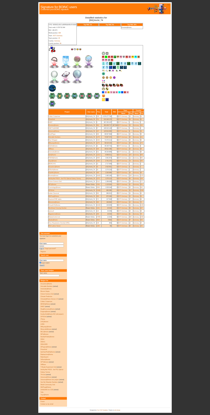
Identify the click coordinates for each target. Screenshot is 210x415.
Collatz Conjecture (54, 116)
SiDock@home (45, 359)
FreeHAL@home (53, 172)
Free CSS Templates (102, 410)
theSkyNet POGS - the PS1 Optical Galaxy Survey (64, 178)
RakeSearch (44, 357)
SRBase (51, 149)
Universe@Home (53, 131)
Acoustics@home (54, 167)
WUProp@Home (53, 196)
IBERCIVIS (52, 164)
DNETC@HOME (53, 128)
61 (130, 184)
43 (130, 187)
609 (59, 33)
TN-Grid (43, 374)
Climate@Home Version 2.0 (49, 299)
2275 (98, 143)
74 (130, 161)
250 (141, 161)
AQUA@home (52, 146)
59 (141, 134)
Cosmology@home (54, 187)
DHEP (50, 122)
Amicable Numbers (54, 137)
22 (130, 196)
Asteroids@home (53, 152)
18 (97, 169)
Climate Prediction (46, 296)
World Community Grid (48, 384)
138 (130, 175)
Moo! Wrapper (52, 140)
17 (130, 199)
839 (141, 155)
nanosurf (51, 211)
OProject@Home (46, 347)
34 (130, 119)
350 (130, 217)
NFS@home (52, 184)
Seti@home (52, 155)
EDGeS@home (53, 169)
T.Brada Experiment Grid (48, 367)
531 (98, 152)
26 (130, 149)
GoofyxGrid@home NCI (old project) (52, 314)
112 (130, 158)
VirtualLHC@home (54, 205)
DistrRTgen (52, 134)
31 (141, 116)
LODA (42, 324)
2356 (98, 184)
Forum (43, 401)
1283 (98, 226)
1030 (98, 140)
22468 (98, 190)
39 (130, 181)
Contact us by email (47, 404)
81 (141, 119)
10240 (98, 205)
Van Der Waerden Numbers (49, 382)
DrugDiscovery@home (48, 309)
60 (141, 152)
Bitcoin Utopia (45, 291)
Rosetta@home (53, 175)
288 (98, 214)
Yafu (42, 392)
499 (98, 134)
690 (141, 158)
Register (43, 251)
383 (98, 202)
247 (141, 208)
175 (141, 143)
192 (141, 226)
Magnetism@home (54, 214)
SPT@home (44, 362)
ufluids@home (53, 220)
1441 (98, 208)
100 (141, 125)
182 (141, 187)
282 (98, 193)
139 (98, 223)
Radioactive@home (47, 354)
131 (141, 137)
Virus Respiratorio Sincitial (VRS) (58, 223)
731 (98, 119)
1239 (141, 205)
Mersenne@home (54, 202)
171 (98, 199)
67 (97, 128)
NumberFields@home (47, 337)
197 (98, 131)
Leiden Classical (53, 193)
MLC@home (44, 332)
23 (130, 134)
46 (141, 199)
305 (98, 196)
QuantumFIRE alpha (54, 199)
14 (130, 193)
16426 (98, 175)
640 (98, 149)
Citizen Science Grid (54, 181)
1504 (98, 161)
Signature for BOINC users (58, 7)
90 (141, 149)
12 (130, 223)
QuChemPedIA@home (48, 352)
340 (98, 172)
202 (130, 155)
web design (117, 410)
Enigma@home (45, 311)
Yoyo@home (52, 161)
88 (60, 43)
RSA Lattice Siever (54, 226)
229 (98, 116)
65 (141, 172)
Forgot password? (50, 248)
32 (97, 164)
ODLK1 (43, 342)
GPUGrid (51, 190)
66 (130, 178)
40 (130, 137)
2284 (141, 190)
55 (97, 167)
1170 (141, 175)
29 (59, 38)
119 (98, 211)
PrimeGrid (51, 119)
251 (141, 184)
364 (141, 220)
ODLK (42, 339)
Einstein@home (53, 125)
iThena (43, 319)
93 (141, 140)
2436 (141, 217)
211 (130, 205)
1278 (98, 137)
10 (130, 116)
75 (141, 202)
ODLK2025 (44, 344)
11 (130, 152)
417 (130, 190)
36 (130, 172)
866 (98, 125)
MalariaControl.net (54, 217)
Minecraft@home (46, 329)
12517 (98, 155)
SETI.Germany (57, 35)
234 (141, 178)
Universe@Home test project (50, 379)
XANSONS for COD (47, 389)
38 (130, 143)
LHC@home (44, 321)
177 (141, 181)
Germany (57, 41)
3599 (98, 158)
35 (130, 140)
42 (141, 193)
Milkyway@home (53, 143)
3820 (98, 220)
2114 (98, 181)
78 (141, 214)
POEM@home (53, 158)
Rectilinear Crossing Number (57, 208)
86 (130, 208)
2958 (98, 187)
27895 (98, 217)
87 (130, 220)
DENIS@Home (45, 304)
